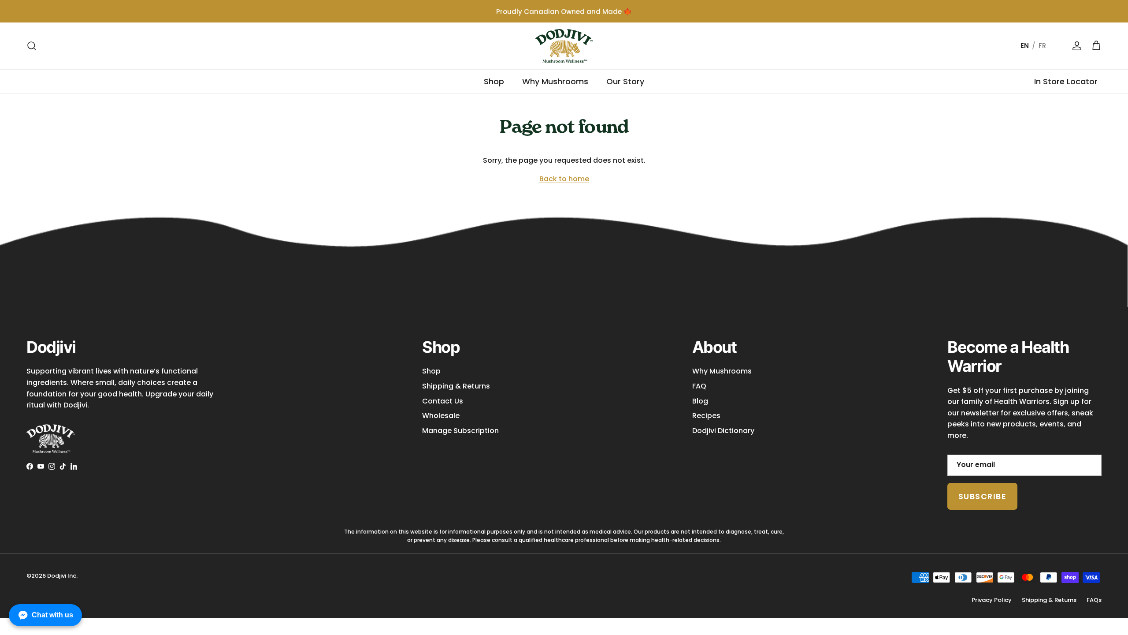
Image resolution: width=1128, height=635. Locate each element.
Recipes (706, 416)
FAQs (1094, 600)
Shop (494, 81)
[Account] (1075, 46)
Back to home (564, 179)
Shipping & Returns (456, 386)
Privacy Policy (992, 600)
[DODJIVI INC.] (564, 46)
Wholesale (441, 416)
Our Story (625, 81)
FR (1042, 45)
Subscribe (982, 496)
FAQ (699, 386)
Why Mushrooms (555, 81)
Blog (700, 401)
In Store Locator (1066, 81)
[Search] (31, 46)
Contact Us (442, 401)
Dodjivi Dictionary (723, 431)
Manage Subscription (460, 431)
